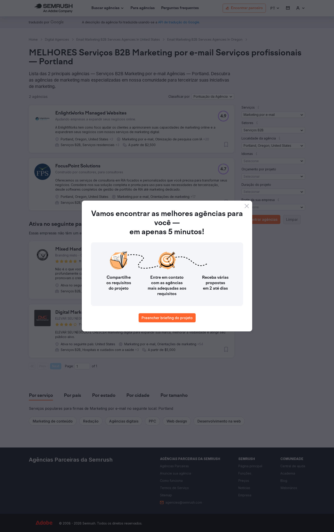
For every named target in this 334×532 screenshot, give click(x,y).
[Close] (246, 206)
